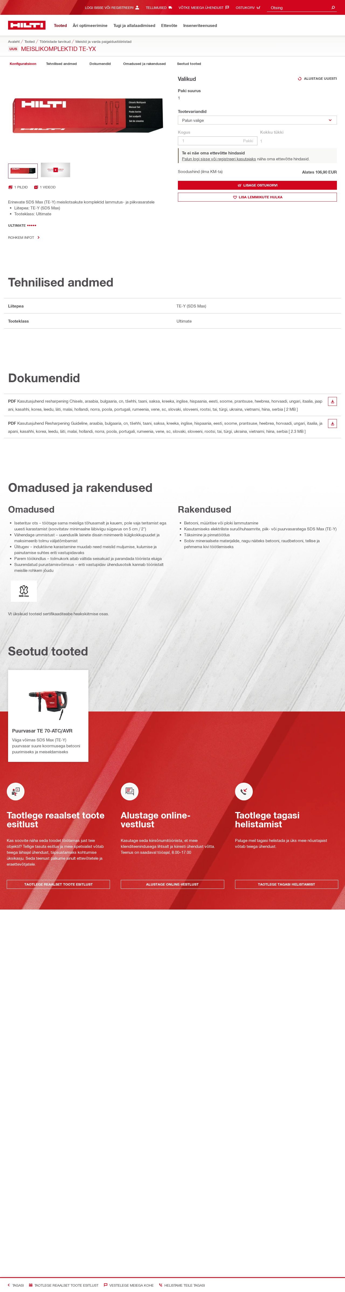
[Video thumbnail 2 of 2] (55, 171)
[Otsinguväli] (333, 7)
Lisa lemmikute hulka (260, 197)
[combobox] (302, 7)
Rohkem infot (21, 237)
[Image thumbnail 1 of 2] (23, 171)
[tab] (23, 63)
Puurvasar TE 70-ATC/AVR (42, 731)
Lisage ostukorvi (260, 185)
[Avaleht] (27, 25)
